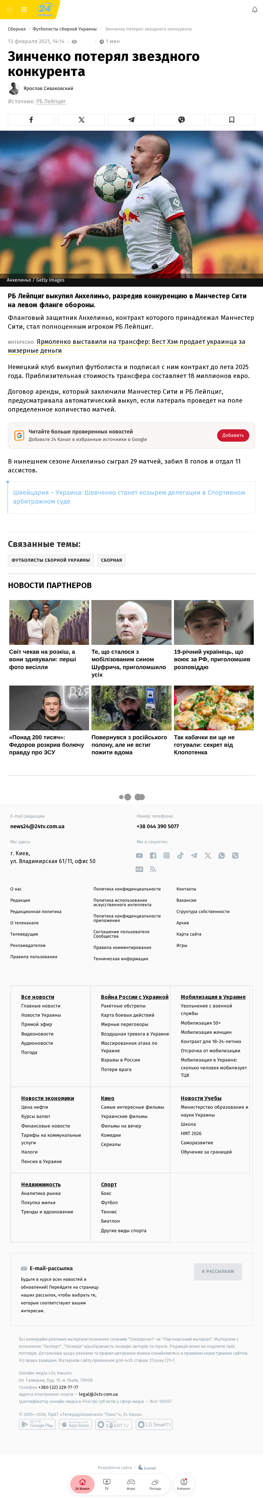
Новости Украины (41, 1015)
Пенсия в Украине (41, 1161)
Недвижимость (41, 1184)
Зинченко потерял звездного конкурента (148, 29)
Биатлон (110, 1221)
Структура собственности (202, 912)
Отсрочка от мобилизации (210, 1051)
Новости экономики (47, 1098)
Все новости (37, 997)
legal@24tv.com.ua (98, 1394)
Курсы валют (35, 1117)
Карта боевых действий (127, 1015)
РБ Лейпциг (51, 101)
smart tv (113, 1424)
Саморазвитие (197, 1143)
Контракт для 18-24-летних (211, 1041)
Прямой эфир (36, 1025)
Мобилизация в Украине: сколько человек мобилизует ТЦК (214, 1068)
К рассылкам (218, 1272)
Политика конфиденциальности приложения (127, 918)
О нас (16, 889)
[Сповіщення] (255, 9)
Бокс (106, 1193)
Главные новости (41, 1006)
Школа (188, 1124)
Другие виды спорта (124, 1231)
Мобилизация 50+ (201, 1023)
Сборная (17, 29)
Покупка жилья (38, 1203)
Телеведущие (24, 934)
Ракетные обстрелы (123, 1006)
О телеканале (24, 923)
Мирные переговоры (124, 1025)
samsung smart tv (154, 1424)
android (37, 1424)
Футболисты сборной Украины (65, 29)
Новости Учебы (201, 1098)
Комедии (111, 1135)
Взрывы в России (120, 1060)
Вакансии (186, 900)
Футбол (109, 1203)
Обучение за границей (206, 1152)
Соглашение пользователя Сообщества (121, 934)
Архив (182, 923)
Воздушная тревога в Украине (135, 1034)
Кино (107, 1098)
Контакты (186, 889)
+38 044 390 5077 (158, 826)
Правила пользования (33, 957)
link (139, 855)
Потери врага (116, 1069)
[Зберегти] (232, 119)
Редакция (20, 900)
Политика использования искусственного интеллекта (122, 902)
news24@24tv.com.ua (37, 826)
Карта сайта (188, 934)
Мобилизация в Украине (213, 997)
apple (75, 1424)
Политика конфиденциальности (127, 889)
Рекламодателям (28, 945)
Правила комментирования (122, 948)
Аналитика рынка (41, 1193)
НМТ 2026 (191, 1133)
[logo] (44, 9)
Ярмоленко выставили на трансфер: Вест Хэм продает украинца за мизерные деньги (127, 346)
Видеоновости (37, 1034)
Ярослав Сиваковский (48, 88)
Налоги (29, 1152)
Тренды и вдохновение (47, 1212)
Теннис (109, 1212)
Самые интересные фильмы (132, 1107)
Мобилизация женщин (206, 1032)
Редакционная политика (36, 912)
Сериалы (111, 1144)
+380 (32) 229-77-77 (58, 1387)
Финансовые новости (45, 1126)
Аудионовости (37, 1043)
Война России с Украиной (134, 997)
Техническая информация (120, 959)
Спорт (109, 1184)
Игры (181, 945)
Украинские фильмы (124, 1117)
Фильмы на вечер (121, 1126)
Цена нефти (34, 1107)
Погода (29, 1052)
